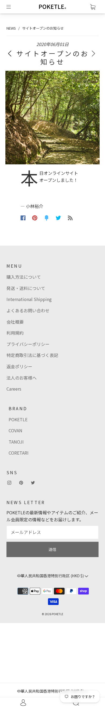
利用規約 (15, 333)
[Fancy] (46, 218)
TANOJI (16, 441)
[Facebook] (23, 218)
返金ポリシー (19, 366)
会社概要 (15, 321)
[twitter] (33, 482)
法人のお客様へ (21, 377)
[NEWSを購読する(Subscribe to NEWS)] (70, 218)
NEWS (11, 28)
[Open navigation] (12, 6)
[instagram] (9, 482)
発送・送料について (25, 288)
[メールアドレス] (52, 532)
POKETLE (18, 419)
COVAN (15, 430)
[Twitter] (58, 218)
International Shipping (29, 299)
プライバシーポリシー (28, 344)
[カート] (93, 7)
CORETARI (19, 452)
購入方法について (23, 277)
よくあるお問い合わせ (28, 310)
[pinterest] (21, 482)
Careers (13, 388)
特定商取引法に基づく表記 (32, 355)
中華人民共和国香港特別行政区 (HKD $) (51, 691)
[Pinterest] (35, 218)
